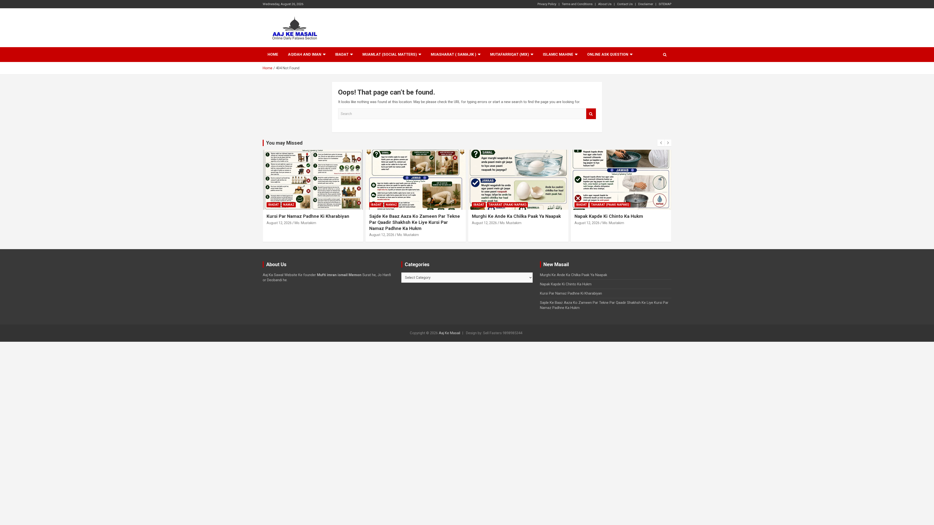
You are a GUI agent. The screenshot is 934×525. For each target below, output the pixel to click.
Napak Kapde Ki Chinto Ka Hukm (609, 216)
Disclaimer (645, 4)
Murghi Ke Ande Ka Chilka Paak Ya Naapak (516, 216)
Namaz (288, 204)
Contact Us (625, 4)
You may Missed (284, 143)
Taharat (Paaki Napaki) (507, 204)
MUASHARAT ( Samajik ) (453, 54)
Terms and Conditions (577, 4)
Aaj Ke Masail (449, 333)
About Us (604, 4)
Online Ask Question (607, 54)
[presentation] (660, 143)
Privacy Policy (547, 4)
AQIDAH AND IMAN (304, 54)
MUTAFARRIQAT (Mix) (509, 54)
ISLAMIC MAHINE (558, 54)
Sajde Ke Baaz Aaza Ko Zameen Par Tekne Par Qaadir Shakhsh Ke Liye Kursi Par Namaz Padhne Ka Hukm (414, 222)
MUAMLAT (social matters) (389, 54)
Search (591, 113)
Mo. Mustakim (305, 223)
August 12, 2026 (279, 223)
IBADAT (342, 54)
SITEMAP (665, 4)
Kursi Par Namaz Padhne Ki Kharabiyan (308, 216)
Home (273, 54)
